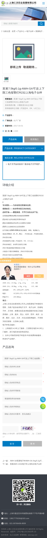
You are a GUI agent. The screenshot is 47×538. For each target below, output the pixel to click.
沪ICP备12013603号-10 (26, 532)
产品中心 (20, 31)
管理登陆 (23, 535)
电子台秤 (29, 31)
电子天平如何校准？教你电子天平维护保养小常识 (25, 164)
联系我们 (34, 139)
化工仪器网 (14, 535)
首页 (13, 31)
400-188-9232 (43, 399)
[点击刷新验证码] (27, 428)
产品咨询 (13, 139)
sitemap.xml (32, 535)
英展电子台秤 (40, 31)
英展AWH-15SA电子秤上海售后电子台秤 (26, 464)
